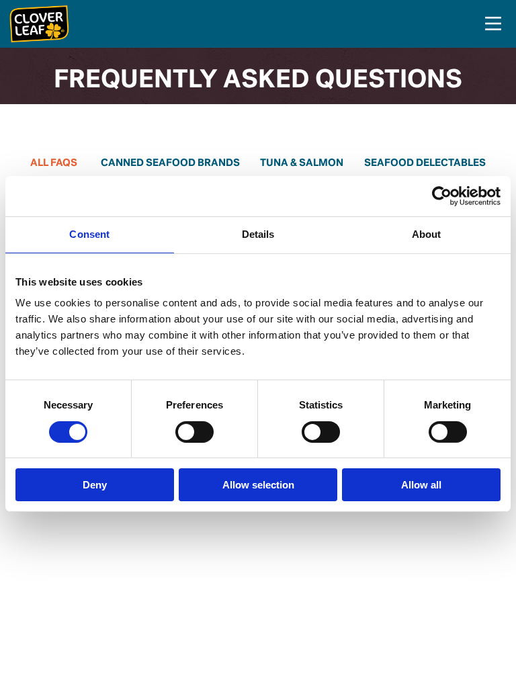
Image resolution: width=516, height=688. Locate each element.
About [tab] (426, 234)
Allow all (421, 484)
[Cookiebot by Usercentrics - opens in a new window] (442, 196)
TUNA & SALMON (301, 163)
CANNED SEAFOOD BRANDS (170, 163)
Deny (95, 484)
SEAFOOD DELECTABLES (425, 163)
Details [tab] (258, 234)
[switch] (194, 432)
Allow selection (258, 484)
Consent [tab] (89, 234)
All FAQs (53, 163)
